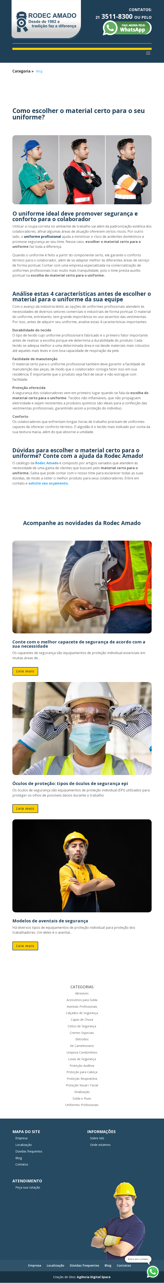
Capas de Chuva (82, 1019)
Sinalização (82, 1092)
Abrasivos (82, 993)
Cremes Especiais (82, 1033)
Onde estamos (100, 1145)
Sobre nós (97, 1138)
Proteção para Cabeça (81, 1072)
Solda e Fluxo (82, 1098)
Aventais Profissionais (82, 1006)
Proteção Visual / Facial (82, 1085)
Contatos (21, 1164)
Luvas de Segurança (82, 1059)
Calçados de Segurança (82, 1013)
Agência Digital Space (94, 1277)
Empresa (21, 1138)
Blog (39, 71)
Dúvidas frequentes (28, 1151)
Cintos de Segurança (82, 1026)
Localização (23, 1145)
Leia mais (25, 671)
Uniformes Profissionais (81, 1105)
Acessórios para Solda (82, 1000)
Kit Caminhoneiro (82, 1046)
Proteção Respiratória (82, 1079)
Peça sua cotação (27, 1187)
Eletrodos (82, 1039)
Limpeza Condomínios (81, 1052)
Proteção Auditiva (82, 1066)
